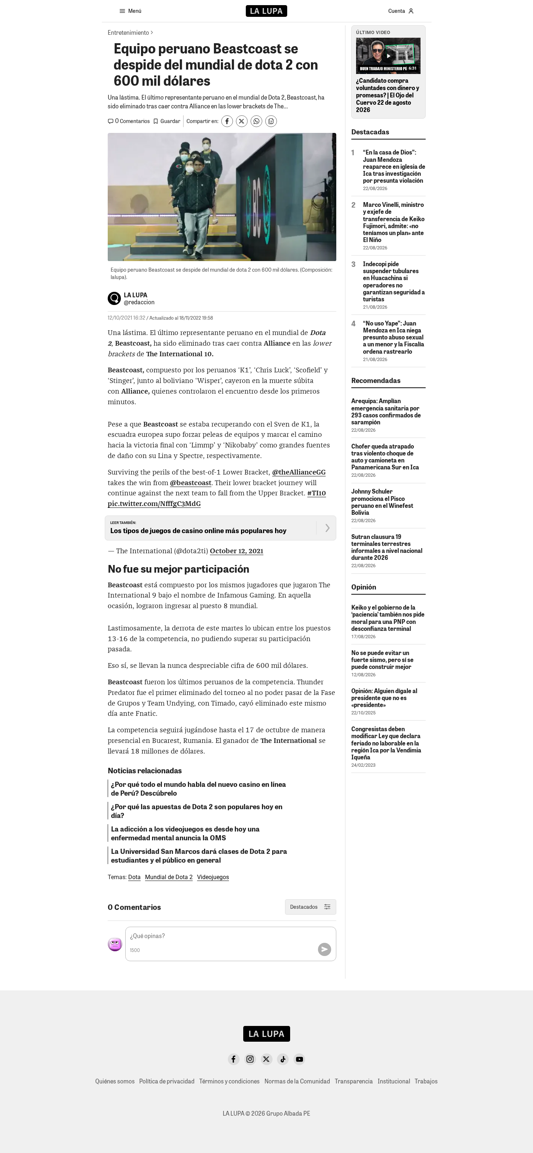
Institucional (394, 1081)
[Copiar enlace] (271, 121)
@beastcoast (190, 483)
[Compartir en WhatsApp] (256, 121)
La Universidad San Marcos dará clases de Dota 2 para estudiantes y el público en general (199, 855)
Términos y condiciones (229, 1081)
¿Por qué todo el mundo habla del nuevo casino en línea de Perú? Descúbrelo (198, 788)
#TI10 (316, 493)
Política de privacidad (167, 1081)
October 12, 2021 (236, 551)
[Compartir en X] (242, 121)
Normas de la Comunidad (297, 1081)
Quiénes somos (115, 1081)
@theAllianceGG (299, 472)
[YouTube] (299, 1059)
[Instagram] (250, 1059)
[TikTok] (283, 1059)
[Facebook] (234, 1059)
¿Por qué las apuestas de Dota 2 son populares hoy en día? (196, 810)
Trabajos (426, 1081)
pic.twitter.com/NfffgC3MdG (154, 504)
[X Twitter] (267, 1059)
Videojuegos (213, 877)
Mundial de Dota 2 (169, 877)
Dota (134, 877)
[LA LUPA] (266, 11)
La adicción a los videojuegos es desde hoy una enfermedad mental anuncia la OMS (185, 833)
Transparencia (354, 1081)
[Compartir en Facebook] (227, 121)
